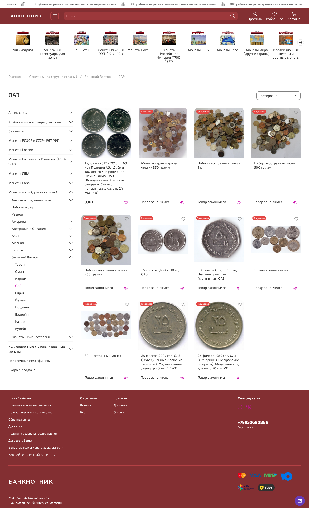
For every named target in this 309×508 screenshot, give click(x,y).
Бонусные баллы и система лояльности (35, 447)
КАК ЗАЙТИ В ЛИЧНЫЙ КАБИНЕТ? (31, 454)
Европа (17, 250)
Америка (19, 221)
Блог (83, 412)
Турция (20, 264)
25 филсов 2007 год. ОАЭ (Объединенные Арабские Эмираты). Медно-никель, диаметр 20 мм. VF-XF (161, 361)
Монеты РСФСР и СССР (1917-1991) (110, 52)
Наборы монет (23, 207)
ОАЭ (18, 286)
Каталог (86, 405)
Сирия (20, 293)
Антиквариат (23, 50)
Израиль (21, 278)
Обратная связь (19, 419)
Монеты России (140, 50)
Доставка (15, 426)
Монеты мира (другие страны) (257, 52)
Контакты (120, 398)
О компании (88, 398)
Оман (19, 271)
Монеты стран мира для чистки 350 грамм (160, 165)
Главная (14, 76)
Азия (15, 236)
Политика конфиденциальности (30, 405)
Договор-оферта (20, 440)
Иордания (23, 307)
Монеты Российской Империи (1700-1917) (169, 55)
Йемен (20, 300)
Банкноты (81, 50)
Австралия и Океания (29, 228)
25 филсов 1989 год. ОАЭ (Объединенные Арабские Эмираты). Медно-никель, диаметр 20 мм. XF (218, 361)
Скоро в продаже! (22, 370)
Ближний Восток (98, 76)
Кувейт (20, 329)
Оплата (119, 412)
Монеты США (198, 50)
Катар (20, 321)
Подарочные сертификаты (29, 360)
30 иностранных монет (103, 355)
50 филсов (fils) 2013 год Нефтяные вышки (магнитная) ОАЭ (217, 274)
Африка (18, 243)
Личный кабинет (19, 398)
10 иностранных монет (272, 270)
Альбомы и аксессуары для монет (52, 53)
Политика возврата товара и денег (32, 433)
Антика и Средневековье (31, 200)
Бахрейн (22, 314)
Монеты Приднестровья (31, 337)
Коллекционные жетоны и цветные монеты (286, 53)
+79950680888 (253, 422)
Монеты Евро (227, 50)
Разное (17, 214)
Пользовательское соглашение (30, 412)
